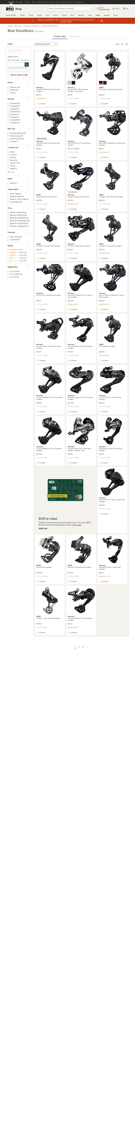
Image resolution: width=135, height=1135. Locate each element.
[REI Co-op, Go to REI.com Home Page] (10, 8)
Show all (11, 172)
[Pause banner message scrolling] (101, 21)
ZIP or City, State (13, 60)
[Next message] (99, 21)
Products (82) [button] (60, 36)
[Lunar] (105, 83)
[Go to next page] (87, 647)
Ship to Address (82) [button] (19, 75)
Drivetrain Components (32, 26)
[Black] (73, 83)
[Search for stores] (27, 64)
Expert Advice (75, 36)
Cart (127, 8)
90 (127, 44)
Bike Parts (18, 26)
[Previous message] (33, 21)
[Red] (101, 83)
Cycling (10, 26)
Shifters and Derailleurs (49, 26)
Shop (18, 8)
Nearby (26, 60)
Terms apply (76, 525)
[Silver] (69, 83)
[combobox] (71, 8)
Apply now (43, 528)
